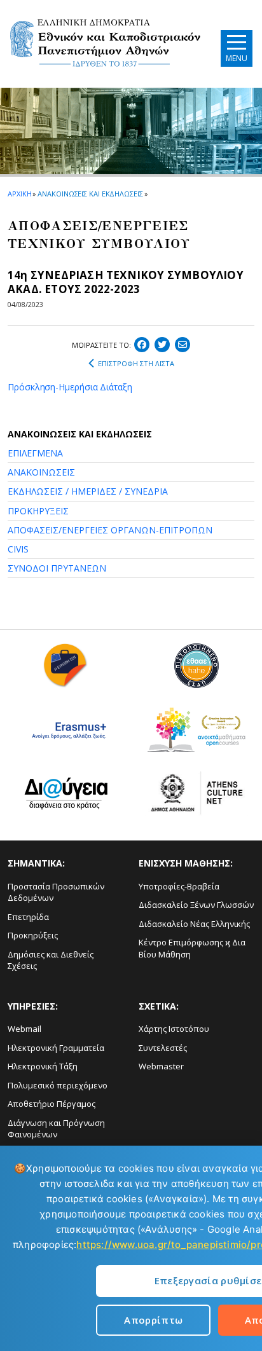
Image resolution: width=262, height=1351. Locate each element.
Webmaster (161, 1066)
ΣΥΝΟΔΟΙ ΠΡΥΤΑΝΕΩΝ (57, 568)
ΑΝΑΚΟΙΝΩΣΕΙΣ (41, 472)
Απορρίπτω (153, 1319)
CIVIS (18, 549)
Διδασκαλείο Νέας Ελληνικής (194, 923)
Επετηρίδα (28, 916)
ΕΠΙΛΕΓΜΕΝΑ (35, 453)
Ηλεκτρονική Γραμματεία (56, 1047)
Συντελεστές (163, 1047)
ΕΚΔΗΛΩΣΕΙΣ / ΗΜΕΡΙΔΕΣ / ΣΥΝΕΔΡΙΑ (88, 491)
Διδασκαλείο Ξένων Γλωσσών (196, 904)
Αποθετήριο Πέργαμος (51, 1103)
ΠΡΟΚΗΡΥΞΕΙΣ (38, 511)
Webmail (24, 1028)
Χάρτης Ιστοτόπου (174, 1028)
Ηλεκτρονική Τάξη (43, 1066)
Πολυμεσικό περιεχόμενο (57, 1085)
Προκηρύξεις (33, 935)
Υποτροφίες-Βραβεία (179, 886)
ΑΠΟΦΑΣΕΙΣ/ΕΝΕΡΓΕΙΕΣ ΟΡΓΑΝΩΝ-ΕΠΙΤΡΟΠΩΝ (110, 530)
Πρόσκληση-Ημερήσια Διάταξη (70, 387)
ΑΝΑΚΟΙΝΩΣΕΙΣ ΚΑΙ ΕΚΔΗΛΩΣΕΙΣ (90, 193)
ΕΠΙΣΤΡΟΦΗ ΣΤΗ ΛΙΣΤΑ (136, 363)
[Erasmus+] (65, 734)
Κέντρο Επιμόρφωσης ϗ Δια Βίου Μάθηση (192, 948)
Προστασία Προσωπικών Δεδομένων (56, 892)
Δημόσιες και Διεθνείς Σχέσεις (50, 960)
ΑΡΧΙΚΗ (19, 193)
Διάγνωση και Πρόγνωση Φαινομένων (56, 1129)
